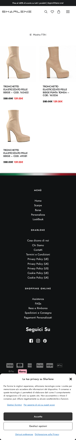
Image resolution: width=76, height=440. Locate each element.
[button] (70, 379)
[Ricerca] (44, 11)
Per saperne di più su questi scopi (39, 404)
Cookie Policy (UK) (38, 278)
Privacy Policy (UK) (38, 264)
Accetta (38, 416)
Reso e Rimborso (38, 308)
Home (38, 201)
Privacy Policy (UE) (38, 259)
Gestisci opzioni (38, 426)
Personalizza (38, 215)
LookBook (38, 219)
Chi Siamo (38, 245)
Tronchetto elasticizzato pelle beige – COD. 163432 (16, 89)
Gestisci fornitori (14, 404)
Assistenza (38, 299)
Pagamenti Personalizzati (38, 317)
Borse (38, 210)
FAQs (38, 304)
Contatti (38, 250)
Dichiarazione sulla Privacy (47, 434)
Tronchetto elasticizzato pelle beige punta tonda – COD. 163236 (56, 91)
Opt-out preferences (24, 434)
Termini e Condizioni (38, 254)
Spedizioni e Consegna (38, 313)
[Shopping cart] (57, 11)
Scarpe (38, 205)
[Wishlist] (51, 11)
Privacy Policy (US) (38, 268)
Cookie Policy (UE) (38, 273)
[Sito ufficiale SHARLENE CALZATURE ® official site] (17, 12)
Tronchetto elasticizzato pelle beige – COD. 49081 (15, 153)
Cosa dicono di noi (38, 240)
